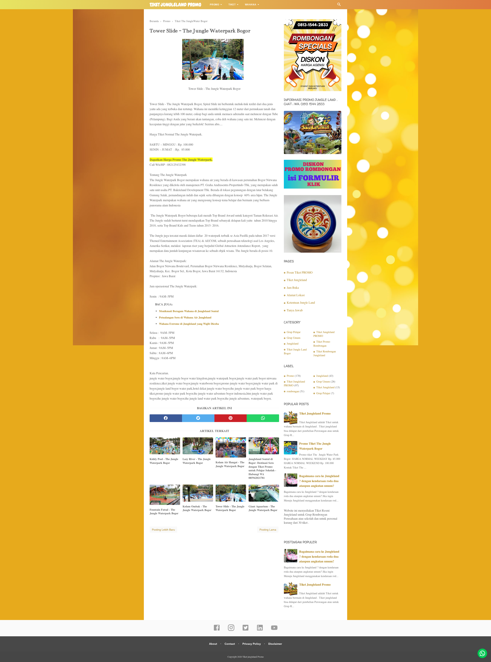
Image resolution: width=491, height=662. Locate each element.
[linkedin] (260, 630)
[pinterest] (230, 418)
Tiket (232, 4)
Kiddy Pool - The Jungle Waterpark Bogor (164, 461)
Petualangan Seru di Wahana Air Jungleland (185, 317)
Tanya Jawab (295, 310)
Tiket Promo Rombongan (321, 343)
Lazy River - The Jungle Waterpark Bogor (197, 461)
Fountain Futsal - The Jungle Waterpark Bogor (164, 511)
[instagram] (231, 630)
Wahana (250, 4)
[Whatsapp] (482, 653)
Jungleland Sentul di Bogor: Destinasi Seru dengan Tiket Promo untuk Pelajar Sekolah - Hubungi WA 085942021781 (262, 468)
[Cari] (339, 5)
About (213, 643)
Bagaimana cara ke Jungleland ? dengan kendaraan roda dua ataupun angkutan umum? (319, 481)
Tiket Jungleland (297, 280)
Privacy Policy (251, 643)
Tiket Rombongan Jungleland (324, 353)
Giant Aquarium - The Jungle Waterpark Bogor (263, 508)
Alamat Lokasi (296, 295)
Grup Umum (293, 338)
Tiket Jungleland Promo (315, 413)
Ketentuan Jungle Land (301, 302)
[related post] (165, 445)
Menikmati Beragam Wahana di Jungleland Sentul (189, 311)
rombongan (293, 391)
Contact (230, 643)
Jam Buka (293, 287)
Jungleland (292, 343)
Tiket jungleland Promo (175, 5)
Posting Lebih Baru (163, 529)
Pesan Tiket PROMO (300, 272)
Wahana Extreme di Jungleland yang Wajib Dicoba (189, 324)
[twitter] (198, 418)
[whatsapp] (263, 418)
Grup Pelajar (294, 332)
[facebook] (166, 418)
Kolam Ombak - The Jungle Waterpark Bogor (197, 508)
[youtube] (274, 630)
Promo (214, 4)
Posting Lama (268, 529)
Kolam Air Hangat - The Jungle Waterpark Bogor (230, 464)
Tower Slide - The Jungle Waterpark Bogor (230, 508)
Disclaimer (275, 643)
